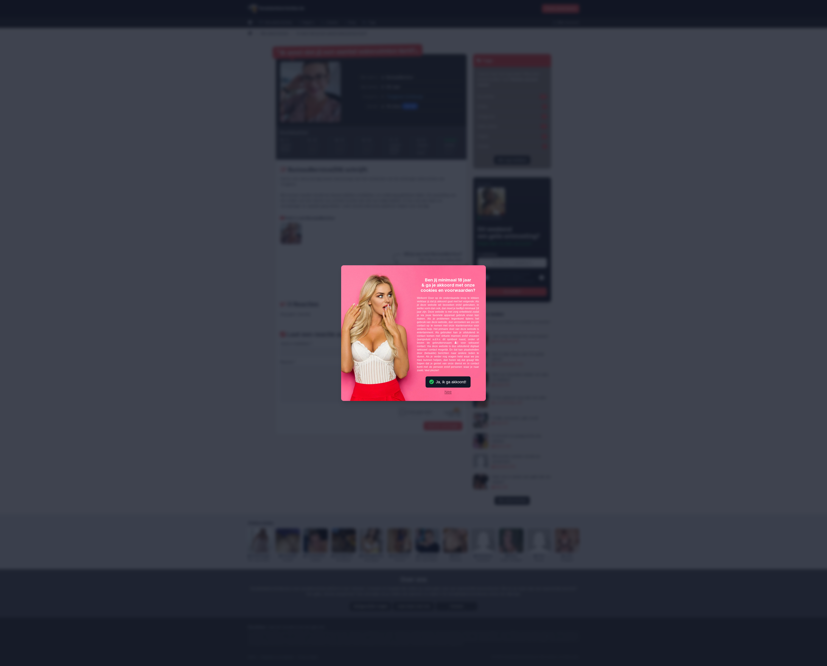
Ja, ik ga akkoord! (451, 382)
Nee (448, 392)
